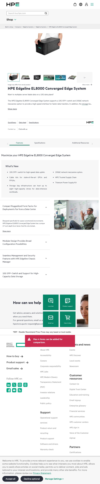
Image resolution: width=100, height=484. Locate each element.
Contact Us (74, 384)
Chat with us (23, 129)
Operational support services (49, 420)
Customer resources (76, 377)
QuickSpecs (12, 122)
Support (45, 412)
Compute (18, 27)
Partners (75, 447)
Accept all (10, 479)
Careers (43, 361)
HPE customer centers (79, 422)
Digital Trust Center (78, 389)
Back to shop (9, 27)
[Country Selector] (80, 4)
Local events (75, 361)
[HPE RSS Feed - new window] (20, 390)
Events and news (80, 344)
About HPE (44, 350)
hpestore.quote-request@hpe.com (28, 323)
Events (72, 350)
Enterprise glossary (78, 406)
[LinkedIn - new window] (9, 385)
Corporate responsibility (50, 366)
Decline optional (32, 479)
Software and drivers (49, 444)
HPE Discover (75, 355)
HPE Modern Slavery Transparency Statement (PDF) (50, 382)
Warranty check (47, 449)
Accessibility (45, 355)
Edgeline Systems (28, 27)
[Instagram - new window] (20, 385)
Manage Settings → (54, 479)
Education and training (79, 395)
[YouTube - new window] (14, 390)
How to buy (67, 323)
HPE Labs (44, 372)
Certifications (75, 452)
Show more (12, 108)
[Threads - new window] (25, 385)
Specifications (34, 122)
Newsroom (74, 366)
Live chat (51, 306)
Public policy (45, 403)
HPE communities (77, 416)
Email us (50, 323)
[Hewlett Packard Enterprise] (13, 4)
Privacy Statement (42, 473)
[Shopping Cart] (75, 4)
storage (85, 103)
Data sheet (22, 122)
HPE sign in (74, 427)
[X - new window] (14, 385)
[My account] (86, 4)
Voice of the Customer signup (79, 435)
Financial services (77, 411)
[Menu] (92, 4)
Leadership (45, 398)
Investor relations (47, 392)
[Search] (45, 13)
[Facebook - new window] (9, 390)
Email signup (75, 400)
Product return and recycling (48, 430)
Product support (68, 306)
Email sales (13, 368)
